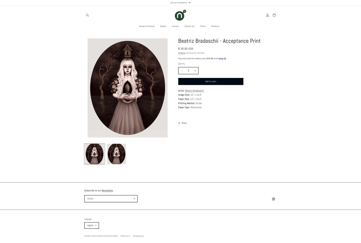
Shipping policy (138, 236)
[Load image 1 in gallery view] (94, 154)
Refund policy (125, 236)
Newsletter (107, 190)
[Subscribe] (134, 198)
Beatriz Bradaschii (194, 90)
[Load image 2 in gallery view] (116, 154)
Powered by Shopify (111, 236)
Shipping (181, 53)
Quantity (181, 64)
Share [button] (184, 123)
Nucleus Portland (97, 236)
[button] (87, 15)
